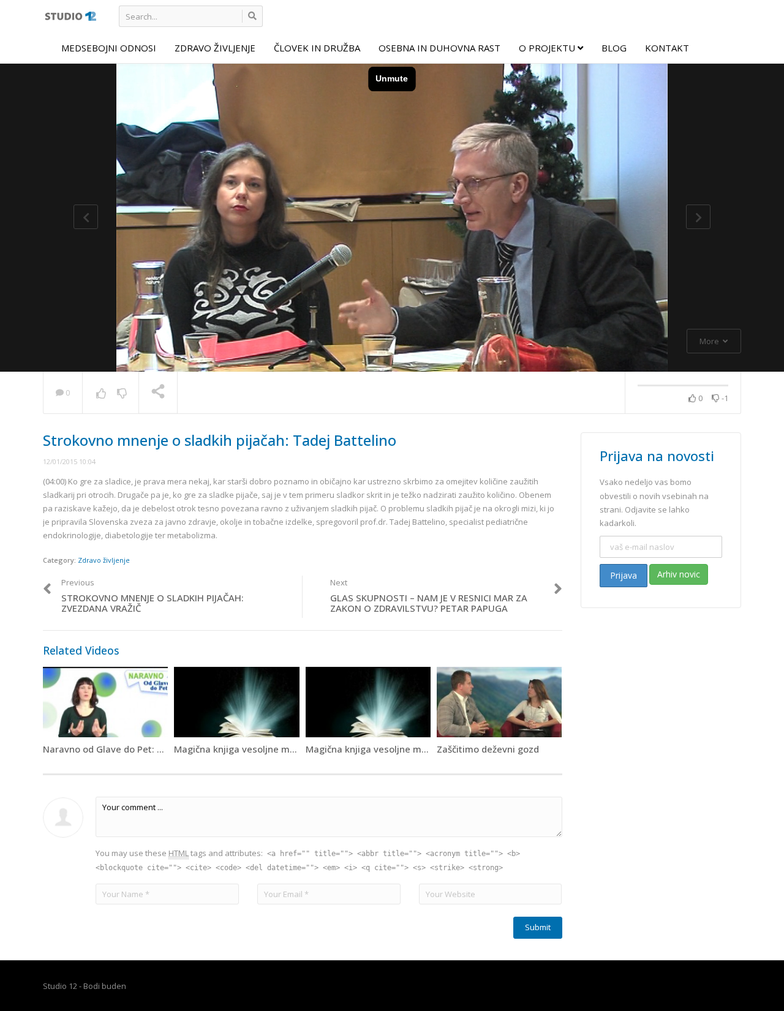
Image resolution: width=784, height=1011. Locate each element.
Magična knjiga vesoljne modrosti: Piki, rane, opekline (291, 749)
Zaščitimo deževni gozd (488, 749)
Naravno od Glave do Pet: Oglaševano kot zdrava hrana (164, 749)
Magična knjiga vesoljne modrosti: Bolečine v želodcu (422, 749)
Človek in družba (317, 48)
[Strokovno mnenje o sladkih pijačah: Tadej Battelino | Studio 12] (70, 15)
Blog (614, 48)
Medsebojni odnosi (108, 48)
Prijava (623, 575)
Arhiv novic (678, 574)
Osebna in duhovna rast (439, 48)
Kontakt (667, 48)
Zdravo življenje (215, 48)
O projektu (548, 48)
